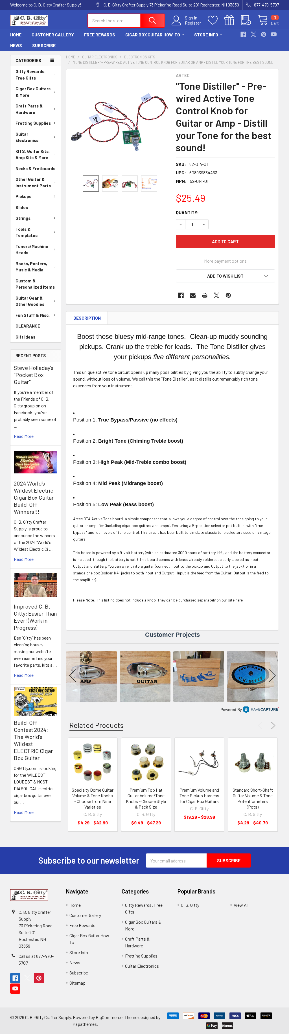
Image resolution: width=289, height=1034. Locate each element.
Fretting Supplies (33, 123)
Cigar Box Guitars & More (33, 92)
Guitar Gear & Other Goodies (30, 301)
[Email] (193, 295)
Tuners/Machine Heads (32, 249)
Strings (23, 218)
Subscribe (44, 45)
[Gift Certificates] (232, 20)
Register (193, 22)
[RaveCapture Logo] (261, 709)
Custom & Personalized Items (35, 284)
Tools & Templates (27, 232)
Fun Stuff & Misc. (33, 315)
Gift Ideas (25, 336)
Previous (261, 725)
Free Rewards (99, 34)
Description (87, 317)
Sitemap (77, 982)
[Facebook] (243, 34)
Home (15, 34)
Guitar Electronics (27, 137)
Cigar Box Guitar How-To (152, 34)
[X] (253, 34)
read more (24, 436)
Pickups (23, 196)
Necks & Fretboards (35, 168)
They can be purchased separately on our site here (200, 600)
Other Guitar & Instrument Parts (33, 182)
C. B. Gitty (190, 905)
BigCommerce (109, 1017)
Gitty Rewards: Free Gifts (31, 74)
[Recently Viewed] (249, 20)
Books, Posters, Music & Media (31, 267)
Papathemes (85, 1024)
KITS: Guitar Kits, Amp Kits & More (33, 154)
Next (272, 725)
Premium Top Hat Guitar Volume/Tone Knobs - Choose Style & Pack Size (146, 798)
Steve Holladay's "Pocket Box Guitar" (33, 374)
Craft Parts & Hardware (29, 109)
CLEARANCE (28, 325)
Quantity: (187, 212)
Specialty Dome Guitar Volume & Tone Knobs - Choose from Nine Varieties (92, 798)
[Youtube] (274, 34)
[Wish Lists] (216, 20)
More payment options (225, 261)
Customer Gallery (53, 34)
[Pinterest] (264, 34)
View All (241, 905)
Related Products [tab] (96, 725)
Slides (22, 207)
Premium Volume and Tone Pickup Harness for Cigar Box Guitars (199, 795)
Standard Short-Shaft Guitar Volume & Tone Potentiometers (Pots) (253, 798)
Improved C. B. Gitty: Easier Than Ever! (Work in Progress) (35, 617)
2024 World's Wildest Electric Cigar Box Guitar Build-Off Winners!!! (34, 497)
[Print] (205, 295)
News (16, 45)
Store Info (206, 34)
